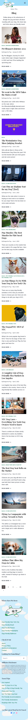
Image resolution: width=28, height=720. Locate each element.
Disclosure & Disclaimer (9, 648)
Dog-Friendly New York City (10, 622)
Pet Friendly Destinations (10, 700)
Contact (4, 650)
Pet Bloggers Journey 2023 (14, 48)
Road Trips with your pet (14, 464)
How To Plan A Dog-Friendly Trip (12, 688)
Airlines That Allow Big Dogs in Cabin (12, 561)
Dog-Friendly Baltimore (9, 633)
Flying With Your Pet (8, 691)
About (3, 643)
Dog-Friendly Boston (8, 628)
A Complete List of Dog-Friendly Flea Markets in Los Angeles (13, 375)
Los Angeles (10, 369)
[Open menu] (24, 3)
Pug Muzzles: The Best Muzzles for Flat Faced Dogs (12, 235)
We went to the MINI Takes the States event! (14, 93)
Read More (6, 66)
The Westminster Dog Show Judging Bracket (12, 141)
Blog (3, 45)
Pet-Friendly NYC (7, 277)
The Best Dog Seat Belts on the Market (14, 469)
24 (20, 587)
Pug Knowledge (11, 229)
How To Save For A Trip (9, 685)
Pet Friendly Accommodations (11, 697)
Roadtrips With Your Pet (9, 702)
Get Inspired (6, 682)
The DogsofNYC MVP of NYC (12, 328)
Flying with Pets (11, 183)
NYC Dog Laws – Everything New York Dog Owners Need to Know (13, 422)
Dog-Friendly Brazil (8, 625)
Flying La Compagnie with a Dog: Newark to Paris (14, 515)
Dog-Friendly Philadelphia (10, 630)
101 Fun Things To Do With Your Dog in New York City (14, 282)
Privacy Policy (6, 646)
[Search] (24, 658)
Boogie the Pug (7, 52)
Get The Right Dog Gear (9, 694)
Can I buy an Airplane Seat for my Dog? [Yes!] (14, 187)
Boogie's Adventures (12, 45)
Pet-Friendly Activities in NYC (15, 276)
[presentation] (14, 35)
